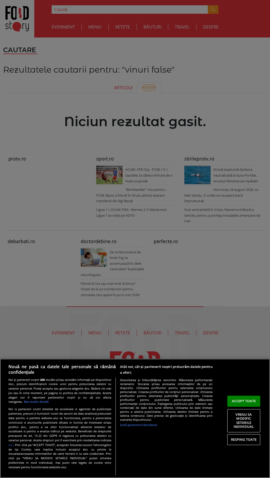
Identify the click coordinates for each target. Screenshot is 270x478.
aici (10, 445)
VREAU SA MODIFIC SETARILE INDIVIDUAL (244, 420)
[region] (135, 418)
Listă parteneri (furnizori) (138, 425)
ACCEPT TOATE (244, 401)
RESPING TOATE (244, 439)
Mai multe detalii (36, 402)
